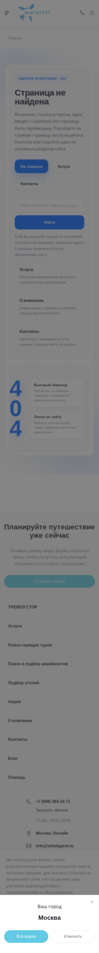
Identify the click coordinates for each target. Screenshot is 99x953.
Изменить (73, 936)
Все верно (26, 936)
